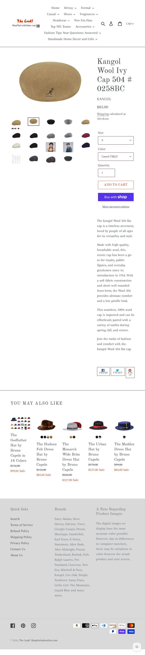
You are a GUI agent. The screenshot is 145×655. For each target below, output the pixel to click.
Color (102, 149)
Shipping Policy (21, 537)
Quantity (104, 165)
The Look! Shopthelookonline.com (38, 640)
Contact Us (17, 549)
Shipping (103, 114)
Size (100, 133)
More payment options (115, 206)
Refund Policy (19, 531)
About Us (16, 555)
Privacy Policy (19, 543)
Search (15, 519)
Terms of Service (21, 525)
